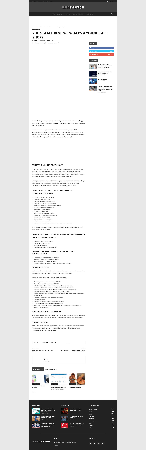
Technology (92, 421)
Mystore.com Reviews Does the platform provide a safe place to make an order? (58, 387)
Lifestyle (91, 416)
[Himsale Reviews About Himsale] (40, 379)
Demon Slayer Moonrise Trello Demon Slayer (76, 409)
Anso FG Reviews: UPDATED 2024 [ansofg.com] (105, 72)
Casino (91, 425)
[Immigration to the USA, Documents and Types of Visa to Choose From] (36, 425)
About (51, 1)
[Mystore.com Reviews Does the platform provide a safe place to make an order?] (59, 379)
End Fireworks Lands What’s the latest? (42, 351)
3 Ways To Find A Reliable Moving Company (48, 417)
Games (90, 414)
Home (53, 14)
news (90, 412)
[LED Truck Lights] (93, 81)
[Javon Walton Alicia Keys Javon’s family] (64, 418)
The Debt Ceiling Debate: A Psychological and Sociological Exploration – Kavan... (105, 88)
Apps (90, 428)
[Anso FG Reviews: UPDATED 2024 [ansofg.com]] (93, 74)
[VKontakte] (110, 1)
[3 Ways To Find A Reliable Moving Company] (36, 418)
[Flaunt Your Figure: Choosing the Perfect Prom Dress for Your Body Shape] (93, 66)
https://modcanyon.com (47, 361)
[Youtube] (112, 1)
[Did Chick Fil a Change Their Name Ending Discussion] (64, 425)
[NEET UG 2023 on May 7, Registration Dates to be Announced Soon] (36, 411)
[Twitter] (107, 1)
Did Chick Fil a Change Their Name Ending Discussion (77, 424)
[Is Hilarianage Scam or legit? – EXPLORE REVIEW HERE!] (77, 379)
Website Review (39, 27)
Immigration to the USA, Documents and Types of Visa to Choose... (48, 425)
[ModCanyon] (73, 7)
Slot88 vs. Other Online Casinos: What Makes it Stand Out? (73, 351)
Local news (89, 14)
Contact (45, 1)
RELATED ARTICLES (38, 369)
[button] (112, 14)
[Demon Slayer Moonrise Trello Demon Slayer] (64, 411)
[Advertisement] (73, 21)
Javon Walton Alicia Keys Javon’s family (76, 417)
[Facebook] (105, 1)
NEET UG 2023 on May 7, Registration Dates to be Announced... (48, 410)
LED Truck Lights (102, 79)
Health (68, 14)
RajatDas (36, 40)
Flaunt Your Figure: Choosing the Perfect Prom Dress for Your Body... (105, 66)
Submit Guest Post (37, 1)
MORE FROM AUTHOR (51, 369)
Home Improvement (78, 14)
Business (59, 14)
